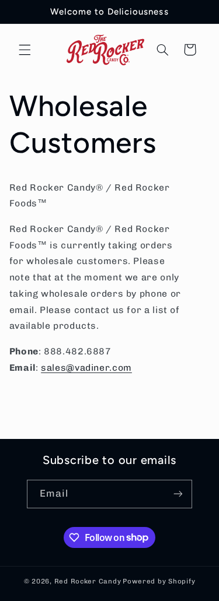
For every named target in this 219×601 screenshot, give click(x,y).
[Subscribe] (178, 494)
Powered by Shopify (159, 581)
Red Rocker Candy (87, 581)
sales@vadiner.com (86, 367)
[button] (24, 49)
